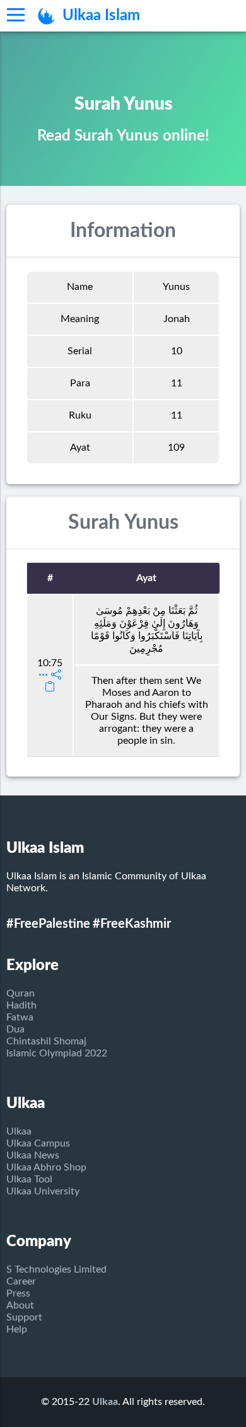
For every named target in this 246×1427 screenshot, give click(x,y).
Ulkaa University (42, 1191)
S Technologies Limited (56, 1269)
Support (24, 1317)
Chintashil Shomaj (46, 1041)
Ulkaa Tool (29, 1179)
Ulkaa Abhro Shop (46, 1167)
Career (21, 1281)
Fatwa (19, 1017)
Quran (20, 993)
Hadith (21, 1005)
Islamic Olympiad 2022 (56, 1053)
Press (18, 1293)
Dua (15, 1029)
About (20, 1305)
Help (16, 1329)
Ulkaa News (32, 1155)
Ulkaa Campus (38, 1143)
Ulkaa (19, 1131)
